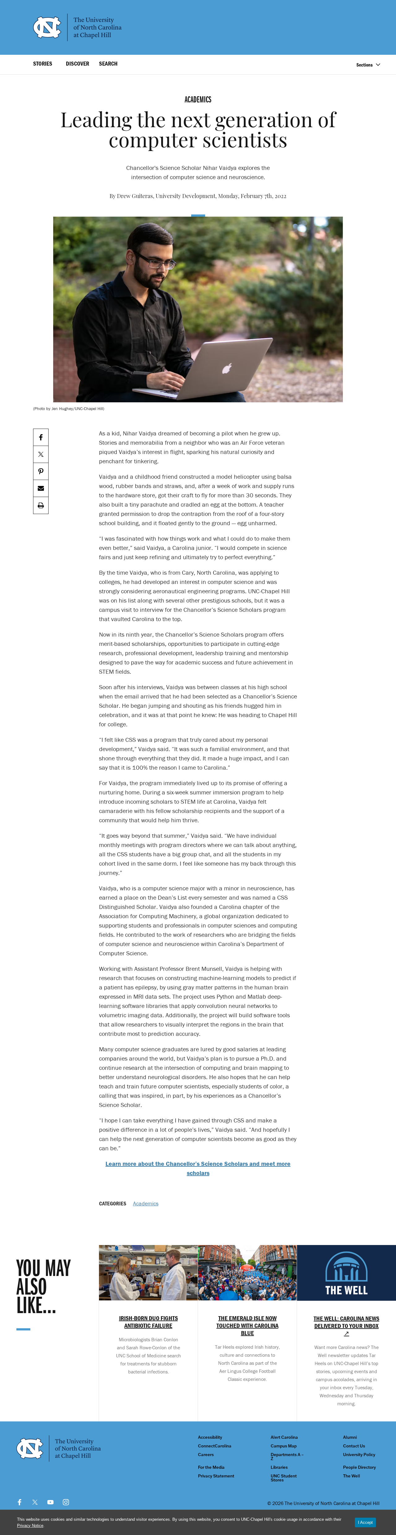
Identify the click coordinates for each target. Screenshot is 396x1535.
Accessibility (210, 1437)
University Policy (359, 1455)
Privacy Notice (30, 1525)
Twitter (35, 1502)
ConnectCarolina (214, 1446)
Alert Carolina (284, 1437)
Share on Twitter (40, 454)
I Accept (365, 1522)
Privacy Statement (216, 1476)
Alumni (350, 1437)
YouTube (50, 1502)
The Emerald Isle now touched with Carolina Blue (247, 1325)
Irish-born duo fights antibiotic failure (148, 1321)
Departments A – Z (287, 1457)
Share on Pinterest (40, 471)
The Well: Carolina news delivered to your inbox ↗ (346, 1326)
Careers (206, 1455)
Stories (42, 63)
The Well (351, 1476)
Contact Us (354, 1446)
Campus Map (284, 1446)
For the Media (211, 1467)
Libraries (279, 1467)
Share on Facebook (40, 437)
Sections (364, 65)
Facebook (19, 1502)
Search (108, 63)
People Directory (359, 1467)
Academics (145, 1203)
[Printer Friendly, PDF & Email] (40, 505)
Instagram (66, 1502)
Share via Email (40, 488)
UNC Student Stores (284, 1478)
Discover (77, 63)
